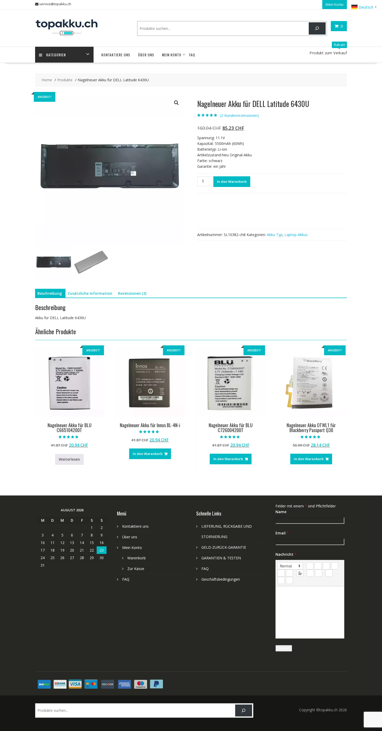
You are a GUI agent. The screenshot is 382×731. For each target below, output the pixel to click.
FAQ (192, 54)
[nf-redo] (289, 580)
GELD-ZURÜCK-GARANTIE (223, 547)
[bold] (309, 565)
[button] (176, 103)
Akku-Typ (274, 234)
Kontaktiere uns (115, 54)
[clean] (334, 565)
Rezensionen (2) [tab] (132, 293)
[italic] (318, 565)
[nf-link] (310, 573)
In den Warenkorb (232, 181)
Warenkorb (136, 557)
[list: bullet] (289, 573)
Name (280, 511)
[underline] (326, 565)
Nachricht (286, 554)
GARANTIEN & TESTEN (221, 557)
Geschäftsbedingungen (220, 579)
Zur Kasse (135, 568)
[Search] (317, 28)
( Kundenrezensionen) (239, 115)
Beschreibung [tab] (49, 293)
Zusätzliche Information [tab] (90, 293)
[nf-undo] (281, 580)
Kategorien (56, 54)
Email (282, 533)
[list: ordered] (281, 573)
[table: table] (329, 573)
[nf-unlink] (318, 573)
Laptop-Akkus (296, 234)
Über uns (146, 54)
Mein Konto (335, 4)
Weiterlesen (69, 459)
